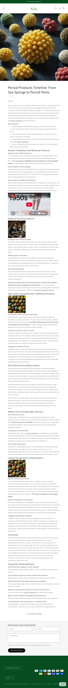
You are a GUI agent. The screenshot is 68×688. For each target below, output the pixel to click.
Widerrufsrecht (26, 683)
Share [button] (11, 101)
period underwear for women (44, 290)
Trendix (10, 684)
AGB (44, 683)
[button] (4, 8)
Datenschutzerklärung (36, 683)
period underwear (16, 121)
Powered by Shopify (16, 684)
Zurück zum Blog (35, 614)
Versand (49, 683)
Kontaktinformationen (58, 683)
